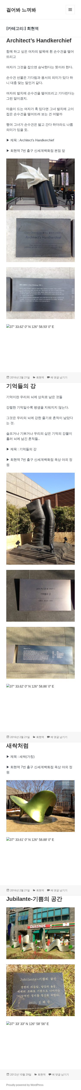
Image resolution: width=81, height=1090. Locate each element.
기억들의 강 (21, 386)
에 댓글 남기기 (59, 377)
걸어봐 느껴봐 (21, 9)
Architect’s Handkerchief (38, 40)
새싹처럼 (17, 745)
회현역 (40, 377)
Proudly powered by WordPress (24, 1085)
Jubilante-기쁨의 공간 (34, 899)
